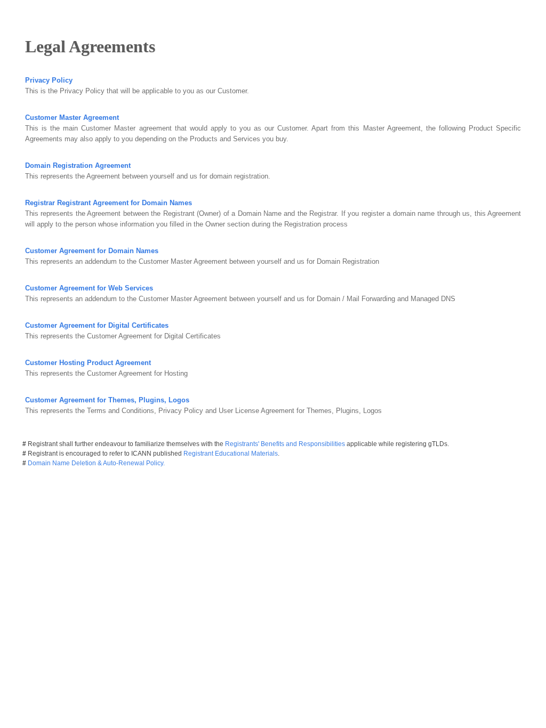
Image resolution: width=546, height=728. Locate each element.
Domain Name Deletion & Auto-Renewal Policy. (96, 463)
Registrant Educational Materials (230, 453)
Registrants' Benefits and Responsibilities (286, 444)
